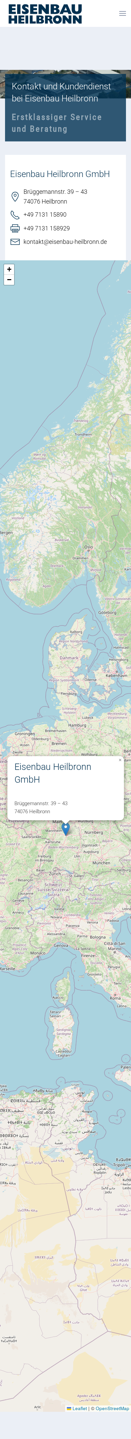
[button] (122, 13)
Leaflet (79, 1408)
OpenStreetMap (112, 1408)
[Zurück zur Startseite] (44, 13)
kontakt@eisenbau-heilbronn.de (65, 241)
